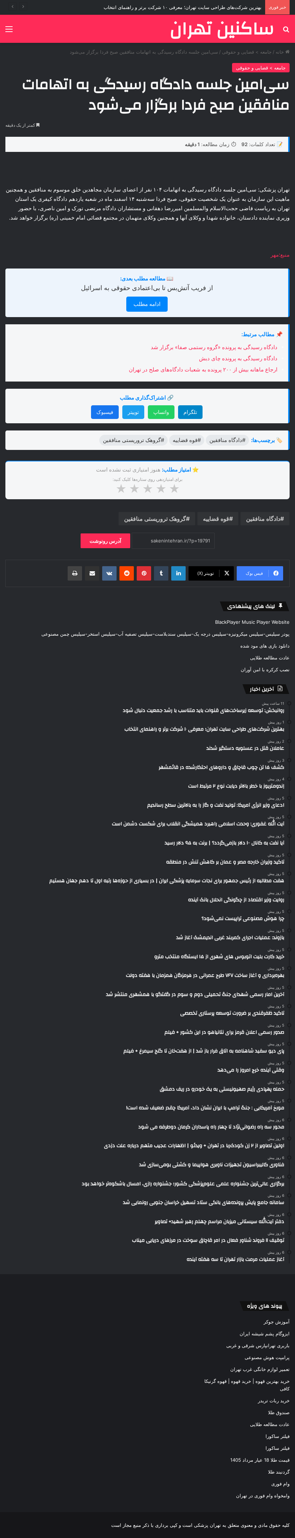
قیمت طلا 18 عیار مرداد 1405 (260, 1460)
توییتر (133, 412)
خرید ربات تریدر (274, 1400)
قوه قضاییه (216, 518)
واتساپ (161, 412)
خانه (280, 52)
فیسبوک (104, 412)
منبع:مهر (280, 254)
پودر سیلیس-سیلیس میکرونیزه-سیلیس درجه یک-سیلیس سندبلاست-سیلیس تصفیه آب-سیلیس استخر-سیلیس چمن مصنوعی (165, 634)
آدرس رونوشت (105, 541)
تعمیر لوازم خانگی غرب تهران (260, 1369)
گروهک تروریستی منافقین (155, 518)
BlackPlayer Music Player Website (252, 622)
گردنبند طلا (279, 1472)
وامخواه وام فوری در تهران (263, 1495)
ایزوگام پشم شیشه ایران (265, 1333)
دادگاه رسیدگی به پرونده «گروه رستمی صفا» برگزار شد (214, 347)
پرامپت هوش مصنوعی (267, 1357)
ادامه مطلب (146, 304)
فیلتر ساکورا (278, 1436)
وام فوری (280, 1484)
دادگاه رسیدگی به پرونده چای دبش (238, 358)
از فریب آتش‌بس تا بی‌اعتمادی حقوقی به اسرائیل (147, 288)
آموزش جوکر (277, 1322)
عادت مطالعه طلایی (270, 657)
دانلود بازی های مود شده (265, 646)
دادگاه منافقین (263, 518)
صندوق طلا (279, 1412)
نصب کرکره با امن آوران (265, 669)
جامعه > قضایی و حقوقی (247, 52)
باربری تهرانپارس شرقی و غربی (258, 1345)
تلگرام (190, 412)
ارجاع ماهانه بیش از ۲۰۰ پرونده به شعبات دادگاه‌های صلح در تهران (203, 369)
